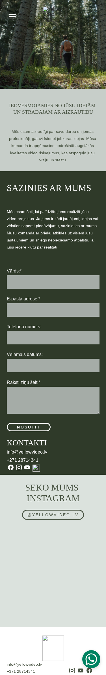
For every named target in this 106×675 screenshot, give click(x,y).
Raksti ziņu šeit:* (23, 382)
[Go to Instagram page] (19, 467)
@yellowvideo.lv (53, 515)
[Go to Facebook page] (11, 467)
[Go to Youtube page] (27, 467)
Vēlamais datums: (25, 354)
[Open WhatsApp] (91, 659)
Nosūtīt (29, 427)
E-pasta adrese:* (23, 298)
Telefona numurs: (24, 326)
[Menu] (12, 16)
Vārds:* (14, 271)
